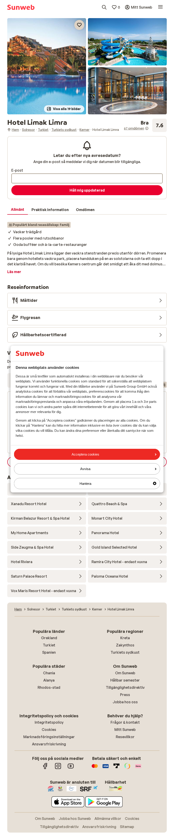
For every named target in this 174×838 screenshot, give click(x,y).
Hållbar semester (125, 680)
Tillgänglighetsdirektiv (125, 687)
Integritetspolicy (49, 722)
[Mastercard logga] (94, 768)
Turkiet (49, 645)
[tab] (17, 210)
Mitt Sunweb (125, 729)
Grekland (49, 638)
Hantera (85, 483)
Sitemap (127, 826)
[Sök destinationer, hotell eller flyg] (104, 7)
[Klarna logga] (138, 768)
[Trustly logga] (116, 768)
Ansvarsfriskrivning (49, 744)
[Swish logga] (127, 768)
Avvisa (85, 469)
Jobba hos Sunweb (75, 818)
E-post (17, 170)
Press (125, 694)
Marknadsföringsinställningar (49, 737)
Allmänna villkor (107, 818)
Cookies (49, 729)
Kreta (125, 638)
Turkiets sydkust (125, 652)
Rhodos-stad (49, 687)
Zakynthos (125, 645)
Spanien (49, 652)
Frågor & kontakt (125, 722)
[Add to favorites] (79, 25)
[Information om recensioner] (147, 128)
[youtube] (70, 768)
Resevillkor (125, 737)
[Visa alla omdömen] (145, 125)
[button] (46, 66)
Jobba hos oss (125, 702)
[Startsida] (20, 7)
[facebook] (45, 768)
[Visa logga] (105, 768)
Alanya (49, 680)
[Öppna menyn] (160, 7)
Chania (49, 673)
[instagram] (58, 768)
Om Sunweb (125, 673)
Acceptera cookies (85, 454)
